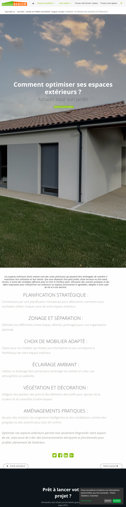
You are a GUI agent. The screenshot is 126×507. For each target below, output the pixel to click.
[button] (121, 3)
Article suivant (109, 466)
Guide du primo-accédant (64, 107)
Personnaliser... (87, 501)
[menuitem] (33, 3)
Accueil (20, 12)
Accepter (116, 501)
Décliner (108, 501)
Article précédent (17, 466)
